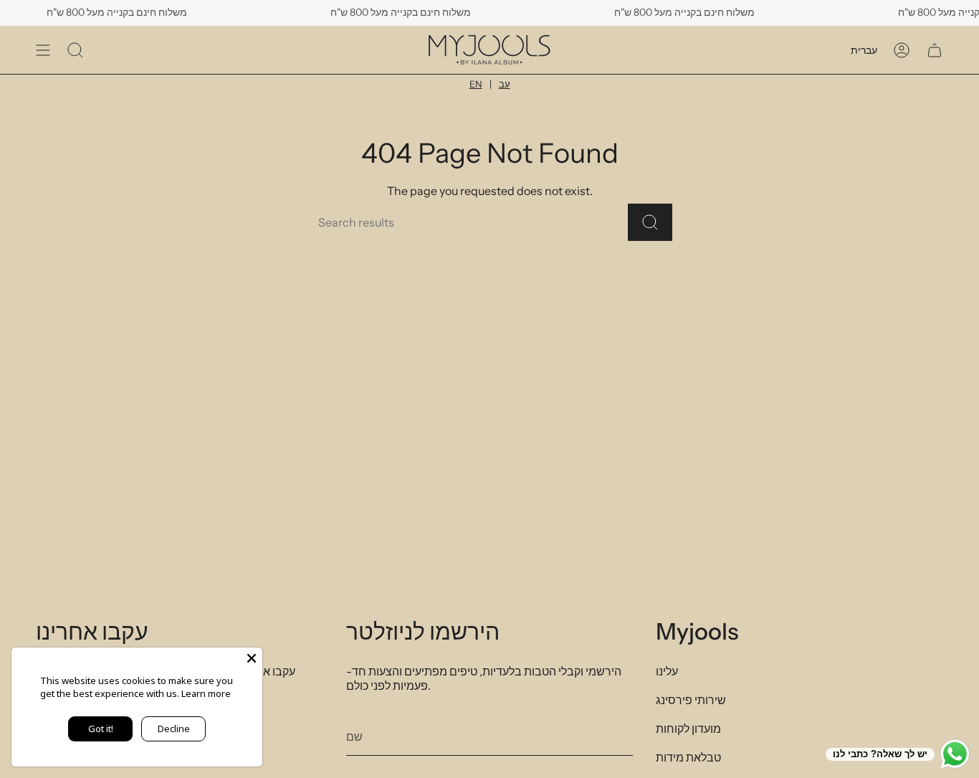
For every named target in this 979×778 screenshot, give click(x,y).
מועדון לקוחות (688, 728)
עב (504, 84)
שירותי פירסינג (691, 700)
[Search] (650, 222)
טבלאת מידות (688, 757)
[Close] (251, 658)
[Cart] (934, 49)
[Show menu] (43, 49)
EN (475, 84)
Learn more (206, 693)
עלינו (667, 671)
